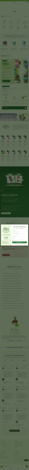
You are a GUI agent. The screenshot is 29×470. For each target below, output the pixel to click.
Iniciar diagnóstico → (19, 242)
